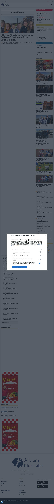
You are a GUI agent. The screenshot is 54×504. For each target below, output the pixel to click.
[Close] (45, 236)
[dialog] (27, 252)
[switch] (40, 252)
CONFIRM (19, 267)
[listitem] (27, 249)
